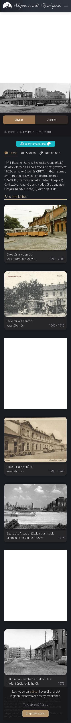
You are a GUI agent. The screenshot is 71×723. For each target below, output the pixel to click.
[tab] (11, 153)
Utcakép (51, 119)
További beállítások (35, 704)
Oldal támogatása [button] (35, 143)
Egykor (19, 119)
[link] (30, 5)
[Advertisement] (35, 47)
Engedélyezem (35, 713)
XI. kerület (25, 131)
